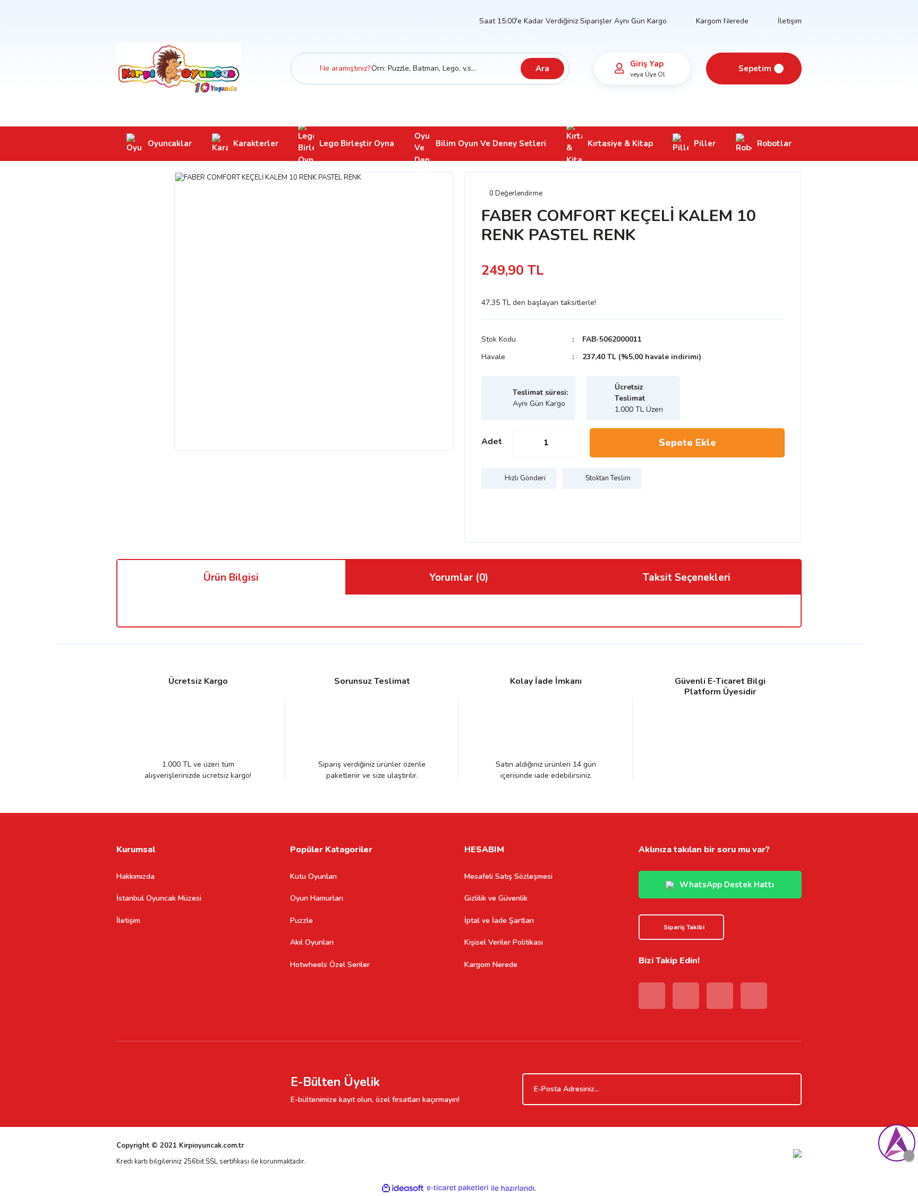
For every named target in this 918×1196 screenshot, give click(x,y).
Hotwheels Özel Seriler (330, 965)
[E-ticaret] (458, 1188)
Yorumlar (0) (458, 577)
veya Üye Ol (647, 74)
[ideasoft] (402, 1188)
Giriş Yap (647, 63)
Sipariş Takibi (684, 927)
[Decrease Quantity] (521, 443)
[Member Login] (619, 68)
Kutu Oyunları (313, 876)
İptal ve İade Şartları (499, 920)
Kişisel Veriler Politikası (503, 942)
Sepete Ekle (687, 442)
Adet (491, 441)
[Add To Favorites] (492, 510)
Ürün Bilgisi (231, 577)
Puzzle (301, 920)
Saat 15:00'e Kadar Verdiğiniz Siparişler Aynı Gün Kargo (573, 21)
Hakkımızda (135, 876)
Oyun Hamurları (316, 898)
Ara (542, 68)
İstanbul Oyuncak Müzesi (158, 898)
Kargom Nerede (722, 21)
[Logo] (178, 68)
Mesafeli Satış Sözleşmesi (508, 876)
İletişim (790, 21)
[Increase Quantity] (571, 443)
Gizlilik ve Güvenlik (496, 898)
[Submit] (788, 1089)
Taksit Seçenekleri (686, 577)
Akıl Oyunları (312, 942)
